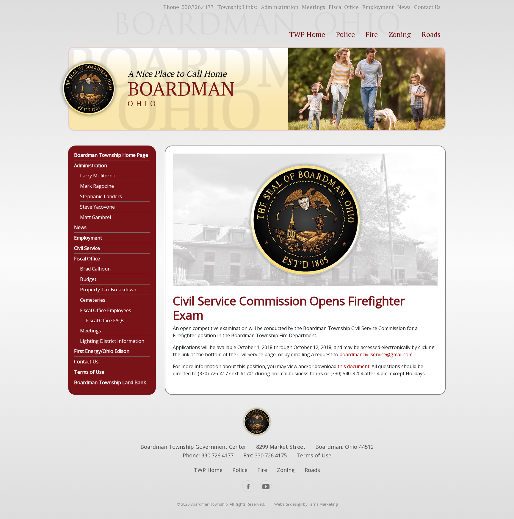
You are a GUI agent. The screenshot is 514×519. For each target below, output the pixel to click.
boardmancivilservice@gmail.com (376, 354)
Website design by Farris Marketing (306, 504)
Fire (372, 34)
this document (353, 366)
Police (345, 34)
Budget (88, 279)
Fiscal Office (344, 6)
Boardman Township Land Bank (110, 382)
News (403, 6)
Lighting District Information (112, 341)
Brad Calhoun (95, 268)
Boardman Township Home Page (111, 155)
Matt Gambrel (95, 217)
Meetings (313, 6)
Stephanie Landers (101, 196)
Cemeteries (92, 300)
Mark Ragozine (97, 186)
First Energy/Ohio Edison (101, 351)
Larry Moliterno (97, 175)
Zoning (399, 34)
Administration (279, 6)
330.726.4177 (198, 6)
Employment (378, 6)
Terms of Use (89, 372)
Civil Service (87, 248)
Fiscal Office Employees (105, 310)
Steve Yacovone (97, 207)
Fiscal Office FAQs (105, 320)
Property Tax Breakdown (108, 289)
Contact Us (427, 6)
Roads (431, 34)
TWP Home (307, 34)
